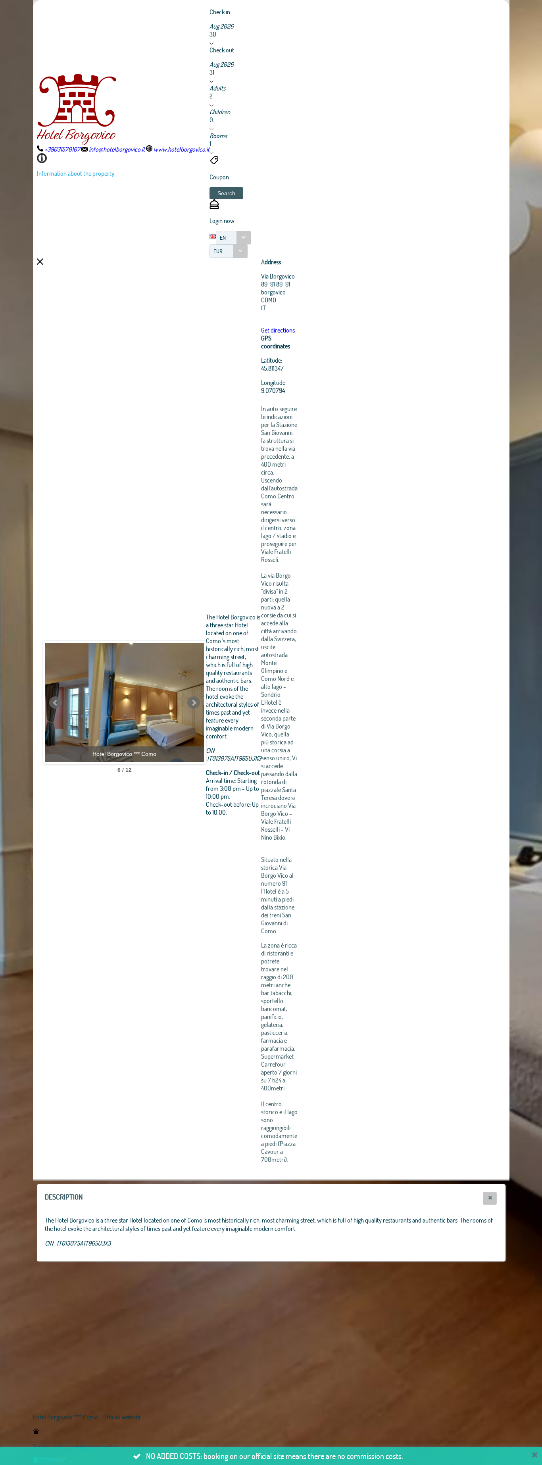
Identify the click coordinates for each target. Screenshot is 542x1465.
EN (223, 237)
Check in (219, 12)
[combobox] (233, 237)
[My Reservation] (214, 206)
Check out (221, 50)
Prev (55, 702)
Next (193, 702)
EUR (218, 251)
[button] (226, 193)
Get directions (278, 330)
